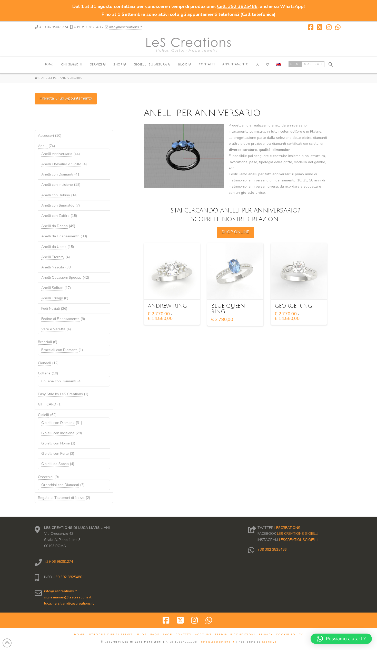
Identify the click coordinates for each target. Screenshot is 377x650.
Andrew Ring (167, 306)
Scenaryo (269, 642)
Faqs (154, 634)
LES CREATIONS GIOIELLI (297, 533)
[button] (330, 63)
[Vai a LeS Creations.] (36, 78)
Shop (167, 634)
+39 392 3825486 (67, 577)
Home (79, 634)
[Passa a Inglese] (279, 65)
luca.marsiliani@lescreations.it (69, 603)
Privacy (266, 634)
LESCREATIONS (287, 527)
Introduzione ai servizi (111, 634)
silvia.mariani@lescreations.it (67, 597)
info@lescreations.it (125, 27)
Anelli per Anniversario (62, 78)
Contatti (183, 634)
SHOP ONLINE (235, 232)
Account (203, 634)
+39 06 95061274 (58, 561)
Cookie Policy (289, 634)
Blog (142, 634)
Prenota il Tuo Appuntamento (65, 98)
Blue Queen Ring (228, 309)
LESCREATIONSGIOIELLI (298, 539)
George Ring (293, 306)
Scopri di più (173, 290)
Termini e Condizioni (235, 634)
